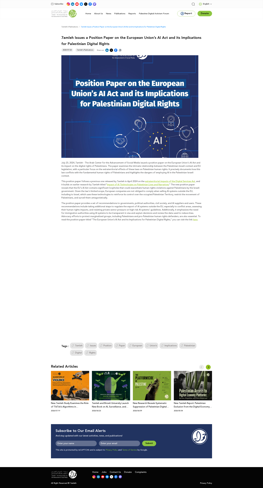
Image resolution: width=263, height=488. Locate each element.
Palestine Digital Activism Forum (154, 13)
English (206, 3)
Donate (128, 472)
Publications (119, 13)
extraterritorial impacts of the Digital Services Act (170, 181)
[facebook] (90, 4)
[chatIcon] (94, 4)
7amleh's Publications (69, 27)
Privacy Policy (112, 449)
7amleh (78, 345)
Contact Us (115, 472)
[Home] (64, 13)
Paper (122, 345)
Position (107, 345)
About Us (98, 13)
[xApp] (85, 4)
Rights (92, 352)
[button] (208, 367)
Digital (78, 352)
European (137, 345)
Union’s (153, 345)
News (108, 13)
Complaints (140, 472)
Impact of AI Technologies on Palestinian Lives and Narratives (138, 184)
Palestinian (189, 345)
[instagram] (68, 4)
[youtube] (77, 4)
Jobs (104, 472)
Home (88, 13)
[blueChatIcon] (81, 4)
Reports (132, 13)
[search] (193, 4)
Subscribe (59, 3)
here (195, 219)
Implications (171, 345)
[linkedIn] (72, 4)
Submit (149, 443)
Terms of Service (129, 449)
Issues (93, 345)
